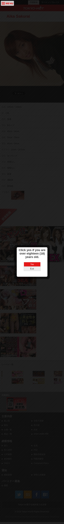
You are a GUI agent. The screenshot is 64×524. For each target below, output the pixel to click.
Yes (32, 264)
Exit (32, 269)
